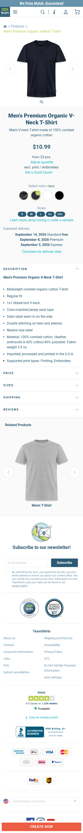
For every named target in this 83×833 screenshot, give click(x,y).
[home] (5, 26)
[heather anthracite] (24, 195)
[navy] (35, 195)
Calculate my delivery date (41, 252)
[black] (59, 195)
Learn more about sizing (28, 220)
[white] (47, 195)
